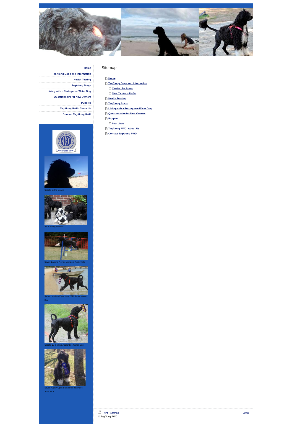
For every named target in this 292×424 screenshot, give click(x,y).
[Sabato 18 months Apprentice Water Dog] (66, 323)
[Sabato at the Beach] (66, 172)
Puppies (113, 118)
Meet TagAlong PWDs (124, 93)
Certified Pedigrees (122, 88)
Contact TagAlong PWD (122, 133)
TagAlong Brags (118, 103)
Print (105, 412)
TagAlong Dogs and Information (127, 83)
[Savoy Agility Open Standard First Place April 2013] (65, 367)
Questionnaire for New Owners (127, 113)
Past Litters (118, 123)
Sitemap (114, 412)
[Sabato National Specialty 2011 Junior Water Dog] (66, 280)
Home (111, 78)
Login (246, 412)
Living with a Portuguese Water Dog (130, 108)
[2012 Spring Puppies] (65, 210)
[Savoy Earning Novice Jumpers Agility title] (66, 246)
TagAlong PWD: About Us (123, 128)
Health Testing (117, 98)
